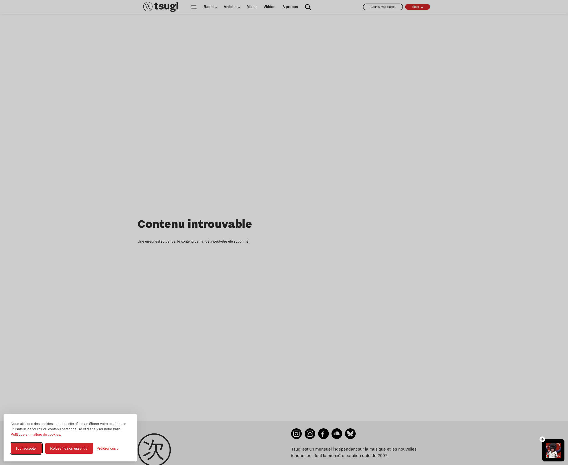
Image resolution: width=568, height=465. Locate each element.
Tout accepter (26, 448)
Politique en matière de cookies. (36, 434)
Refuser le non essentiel (69, 448)
